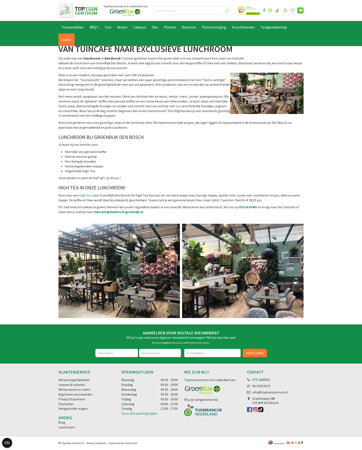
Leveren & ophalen (71, 385)
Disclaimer (66, 404)
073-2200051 (261, 380)
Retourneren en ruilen (74, 389)
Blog (61, 422)
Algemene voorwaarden (75, 394)
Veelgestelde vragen (73, 408)
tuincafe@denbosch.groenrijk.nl (118, 212)
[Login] (285, 10)
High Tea (85, 195)
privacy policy (202, 342)
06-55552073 (261, 386)
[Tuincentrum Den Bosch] (77, 10)
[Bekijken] (300, 10)
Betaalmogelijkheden (74, 380)
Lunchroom (66, 427)
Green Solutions (96, 443)
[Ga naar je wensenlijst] (293, 10)
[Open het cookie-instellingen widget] (7, 443)
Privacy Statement (71, 399)
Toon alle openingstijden (139, 413)
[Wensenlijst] (293, 10)
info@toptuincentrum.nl (270, 392)
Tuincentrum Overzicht (123, 443)
